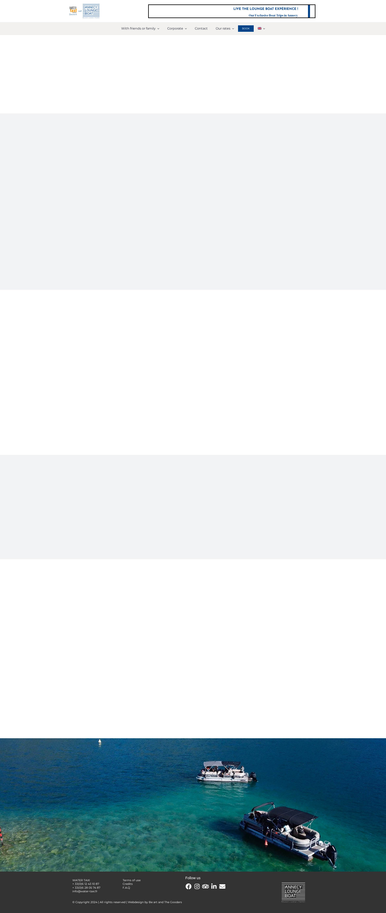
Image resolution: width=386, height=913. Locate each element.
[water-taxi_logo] (84, 5)
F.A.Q (126, 887)
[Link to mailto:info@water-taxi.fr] (222, 886)
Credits (128, 884)
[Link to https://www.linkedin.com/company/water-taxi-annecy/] (214, 886)
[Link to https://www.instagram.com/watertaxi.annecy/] (197, 886)
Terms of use (132, 880)
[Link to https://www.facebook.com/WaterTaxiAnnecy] (189, 886)
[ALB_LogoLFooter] (293, 883)
